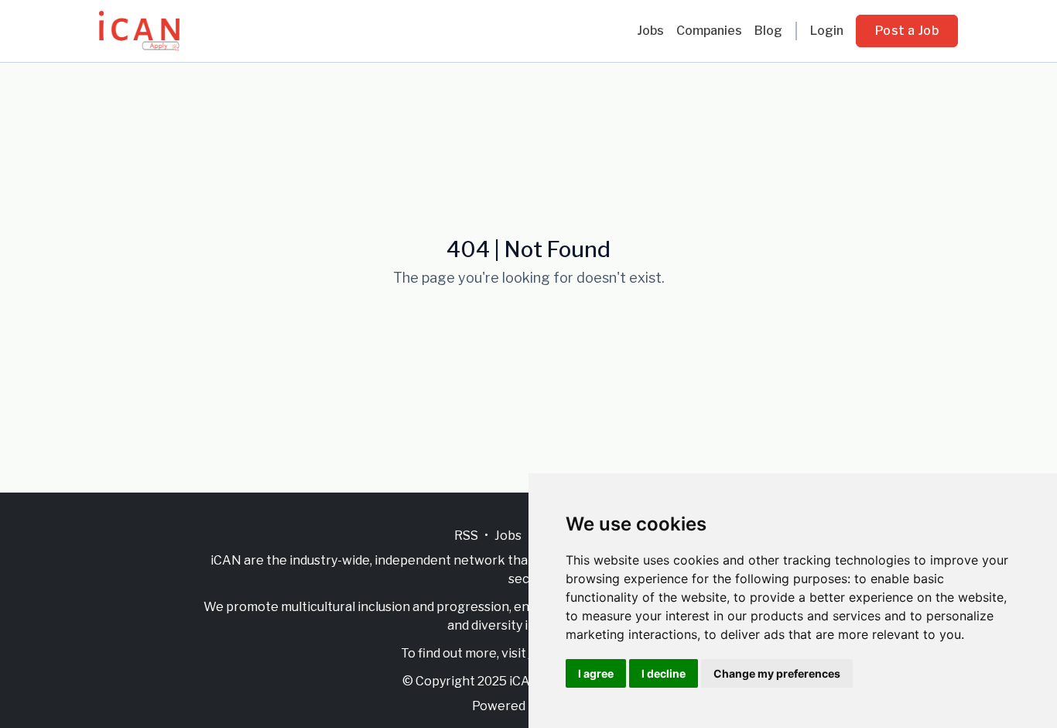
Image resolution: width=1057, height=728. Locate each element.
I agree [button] (596, 673)
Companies (709, 30)
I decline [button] (663, 673)
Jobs (650, 30)
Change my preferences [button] (776, 673)
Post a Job (907, 30)
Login (826, 30)
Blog (768, 30)
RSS (466, 535)
